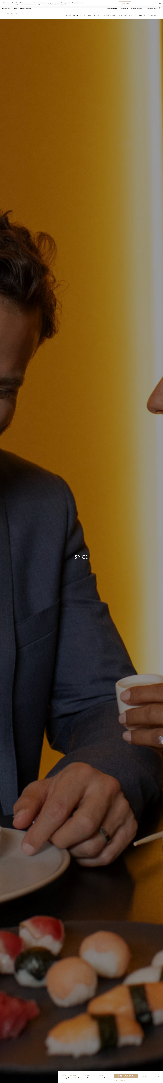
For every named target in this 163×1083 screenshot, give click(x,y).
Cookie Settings (125, 3)
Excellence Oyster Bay (25, 8)
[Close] (160, 3)
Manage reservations (112, 8)
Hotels (15, 8)
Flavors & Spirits (110, 15)
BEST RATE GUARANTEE (124, 1080)
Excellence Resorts (6, 8)
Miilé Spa (132, 15)
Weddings (123, 15)
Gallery (83, 15)
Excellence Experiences (147, 15)
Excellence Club (94, 15)
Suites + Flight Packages (146, 1075)
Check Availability (126, 1076)
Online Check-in (124, 8)
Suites (75, 15)
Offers (68, 15)
